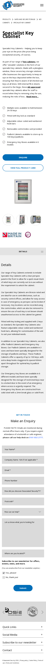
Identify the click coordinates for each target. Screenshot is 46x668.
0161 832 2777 (36, 437)
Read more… (32, 96)
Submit (23, 588)
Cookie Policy (33, 660)
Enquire (23, 157)
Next (42, 612)
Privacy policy (24, 660)
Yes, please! (11, 572)
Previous (3, 612)
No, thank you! (12, 577)
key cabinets (29, 61)
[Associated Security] (13, 5)
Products (7, 19)
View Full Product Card (23, 168)
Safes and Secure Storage (24, 19)
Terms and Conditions (12, 663)
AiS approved (33, 87)
